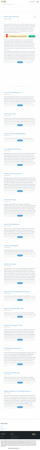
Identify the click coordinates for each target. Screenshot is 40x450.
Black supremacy (3, 428)
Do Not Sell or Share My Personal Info (13, 448)
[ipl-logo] (4, 2)
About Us (2, 436)
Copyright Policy (14, 436)
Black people (2, 429)
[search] (35, 2)
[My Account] (38, 1)
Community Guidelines (15, 437)
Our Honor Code (14, 438)
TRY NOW (31, 36)
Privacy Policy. (3, 446)
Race (1, 427)
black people (6, 48)
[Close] (38, 441)
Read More (20, 105)
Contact (2, 437)
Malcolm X (19, 31)
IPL (1, 4)
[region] (20, 444)
